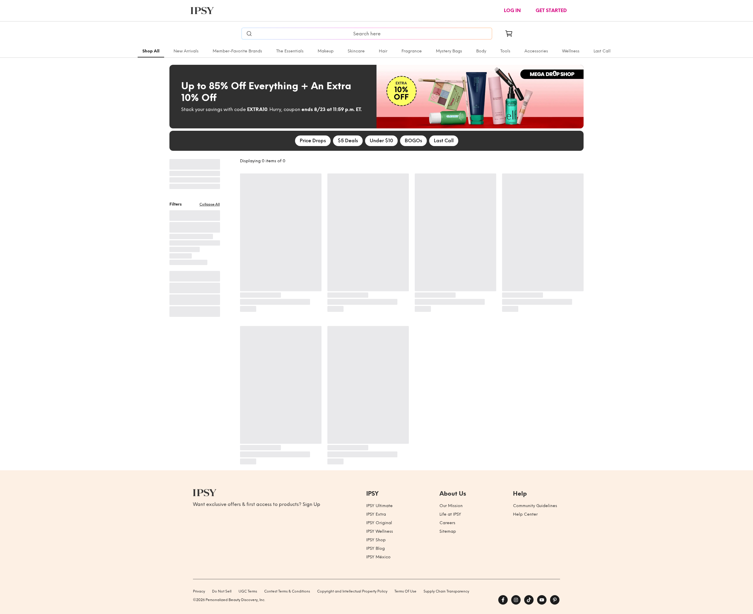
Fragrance (412, 51)
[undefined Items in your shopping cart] (509, 34)
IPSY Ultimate (379, 505)
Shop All (150, 51)
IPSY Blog (375, 548)
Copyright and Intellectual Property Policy (352, 591)
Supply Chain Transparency (446, 591)
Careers (447, 522)
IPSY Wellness (379, 531)
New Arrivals (186, 51)
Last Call (602, 51)
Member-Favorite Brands (237, 51)
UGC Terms (248, 591)
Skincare (356, 51)
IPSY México (378, 557)
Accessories (536, 51)
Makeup (326, 51)
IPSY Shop (376, 539)
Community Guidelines (535, 505)
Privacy (199, 591)
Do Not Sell (221, 591)
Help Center (525, 514)
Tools (505, 51)
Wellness (570, 51)
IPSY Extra (376, 514)
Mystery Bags (449, 51)
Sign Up (311, 504)
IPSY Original (379, 522)
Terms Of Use (405, 591)
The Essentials (290, 51)
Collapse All (209, 204)
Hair (383, 51)
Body (481, 51)
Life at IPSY (450, 514)
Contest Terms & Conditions (287, 591)
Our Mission (451, 505)
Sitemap (447, 531)
